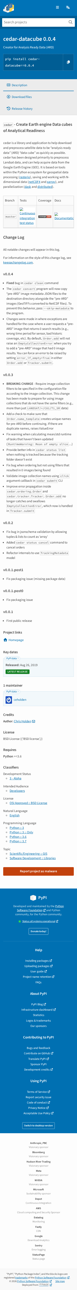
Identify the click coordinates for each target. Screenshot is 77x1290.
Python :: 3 (17, 827)
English (14, 815)
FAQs (38, 982)
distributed (44, 186)
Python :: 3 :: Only (21, 832)
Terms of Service (37, 1092)
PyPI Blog (37, 1004)
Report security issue (38, 1097)
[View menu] (57, 7)
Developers (17, 790)
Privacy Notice (37, 1108)
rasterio (24, 177)
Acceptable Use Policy (37, 1113)
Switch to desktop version (38, 1125)
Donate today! (38, 931)
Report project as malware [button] (38, 871)
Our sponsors (38, 1026)
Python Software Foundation (40, 908)
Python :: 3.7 (18, 841)
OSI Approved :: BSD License (28, 803)
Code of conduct (37, 1102)
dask (28, 186)
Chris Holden (22, 721)
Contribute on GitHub (37, 1053)
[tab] (38, 85)
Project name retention (37, 977)
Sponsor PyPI (38, 1064)
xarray (51, 181)
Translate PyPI (37, 1059)
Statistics (38, 1015)
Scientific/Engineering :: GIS (28, 853)
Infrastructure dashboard (37, 1010)
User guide (37, 971)
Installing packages (37, 961)
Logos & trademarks (38, 1021)
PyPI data (11, 658)
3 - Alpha (15, 778)
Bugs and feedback (38, 1048)
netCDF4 (34, 181)
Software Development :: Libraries (33, 858)
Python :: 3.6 (18, 836)
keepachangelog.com (18, 262)
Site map (60, 1281)
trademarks (21, 1278)
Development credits (37, 1070)
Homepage (16, 640)
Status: (38, 921)
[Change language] (68, 7)
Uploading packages (36, 966)
